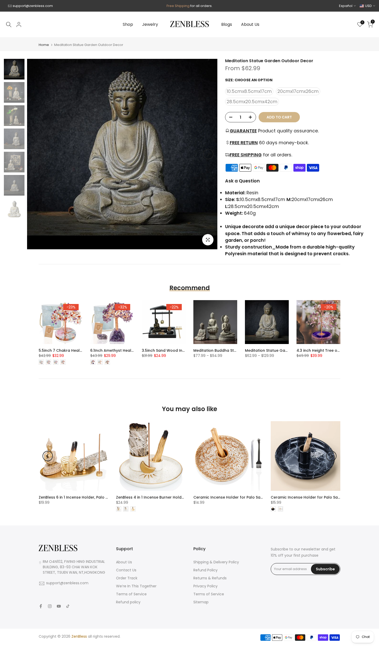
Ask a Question (242, 181)
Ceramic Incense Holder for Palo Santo (230, 497)
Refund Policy (205, 570)
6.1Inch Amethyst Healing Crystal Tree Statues (133, 350)
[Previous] (36, 154)
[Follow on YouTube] (59, 606)
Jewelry (150, 24)
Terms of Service (131, 594)
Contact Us (126, 570)
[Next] (208, 154)
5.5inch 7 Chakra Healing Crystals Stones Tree (82, 350)
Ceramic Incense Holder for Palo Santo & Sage (315, 497)
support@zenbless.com (33, 5)
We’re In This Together (136, 586)
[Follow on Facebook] (41, 606)
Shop (128, 24)
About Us (250, 24)
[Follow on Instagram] (50, 606)
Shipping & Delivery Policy (216, 562)
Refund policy (128, 602)
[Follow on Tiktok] (68, 606)
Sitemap (201, 602)
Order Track (126, 578)
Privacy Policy (205, 586)
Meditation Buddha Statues (219, 350)
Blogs (226, 24)
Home (44, 44)
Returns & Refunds (210, 578)
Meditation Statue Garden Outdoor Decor (284, 350)
